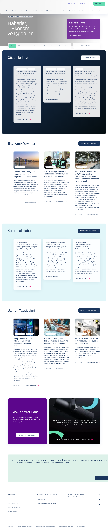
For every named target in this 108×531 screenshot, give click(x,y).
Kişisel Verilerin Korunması (25, 526)
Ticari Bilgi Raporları (13, 503)
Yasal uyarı (10, 526)
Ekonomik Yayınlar (35, 45)
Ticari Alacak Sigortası (13, 499)
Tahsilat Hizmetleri (12, 511)
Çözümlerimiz (22, 45)
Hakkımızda (41, 499)
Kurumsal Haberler (49, 45)
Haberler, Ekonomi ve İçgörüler (47, 494)
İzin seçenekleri (81, 526)
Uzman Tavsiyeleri (63, 45)
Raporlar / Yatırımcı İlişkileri (46, 503)
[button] (9, 10)
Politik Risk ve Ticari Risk (14, 507)
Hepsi (12, 45)
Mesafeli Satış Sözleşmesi (66, 526)
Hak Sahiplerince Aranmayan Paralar (45, 526)
